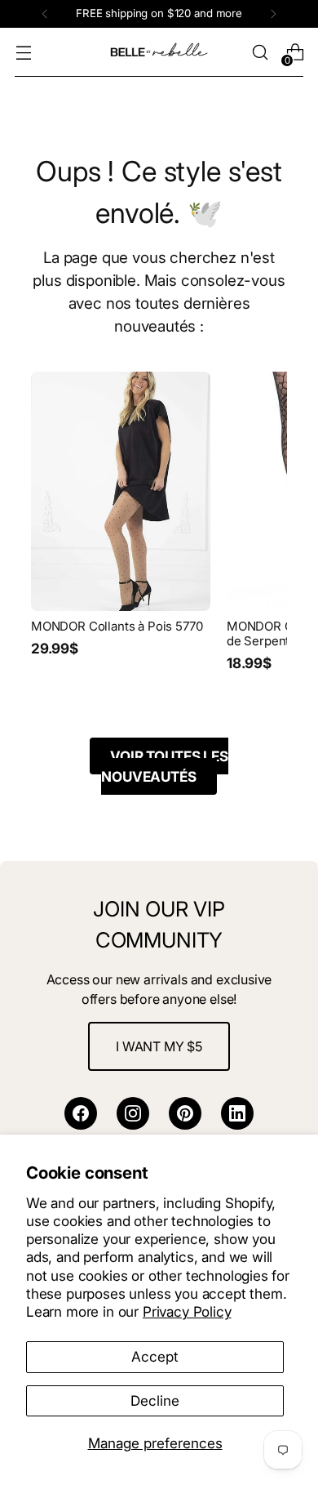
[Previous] (45, 14)
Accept (155, 1356)
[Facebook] (80, 1113)
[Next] (273, 14)
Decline (154, 1400)
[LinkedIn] (237, 1113)
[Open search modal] (259, 52)
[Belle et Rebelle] (159, 52)
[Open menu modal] (23, 52)
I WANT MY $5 (159, 1046)
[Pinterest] (185, 1113)
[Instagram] (133, 1113)
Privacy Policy (187, 1311)
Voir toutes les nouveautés (164, 766)
